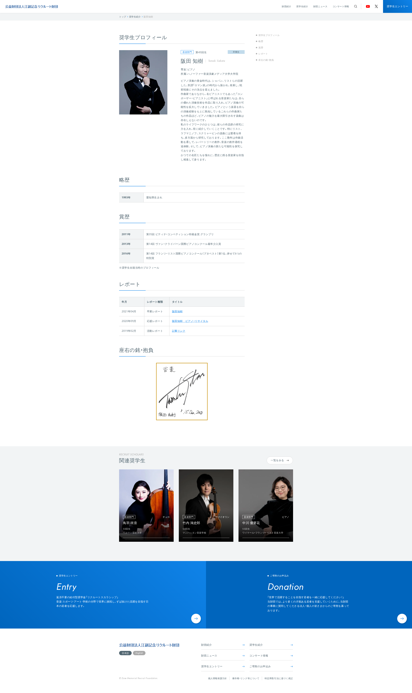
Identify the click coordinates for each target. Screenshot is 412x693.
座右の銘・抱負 (266, 59)
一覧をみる (277, 460)
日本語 (125, 653)
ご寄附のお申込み (260, 666)
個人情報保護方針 (217, 678)
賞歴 (260, 47)
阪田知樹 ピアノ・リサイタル (190, 321)
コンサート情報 (341, 6)
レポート (263, 53)
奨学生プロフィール (269, 35)
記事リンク (178, 331)
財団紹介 (286, 6)
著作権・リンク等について (245, 678)
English (139, 653)
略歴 (260, 41)
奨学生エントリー (397, 6)
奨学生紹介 (302, 6)
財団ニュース (320, 6)
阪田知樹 (177, 311)
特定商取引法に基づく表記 (279, 678)
